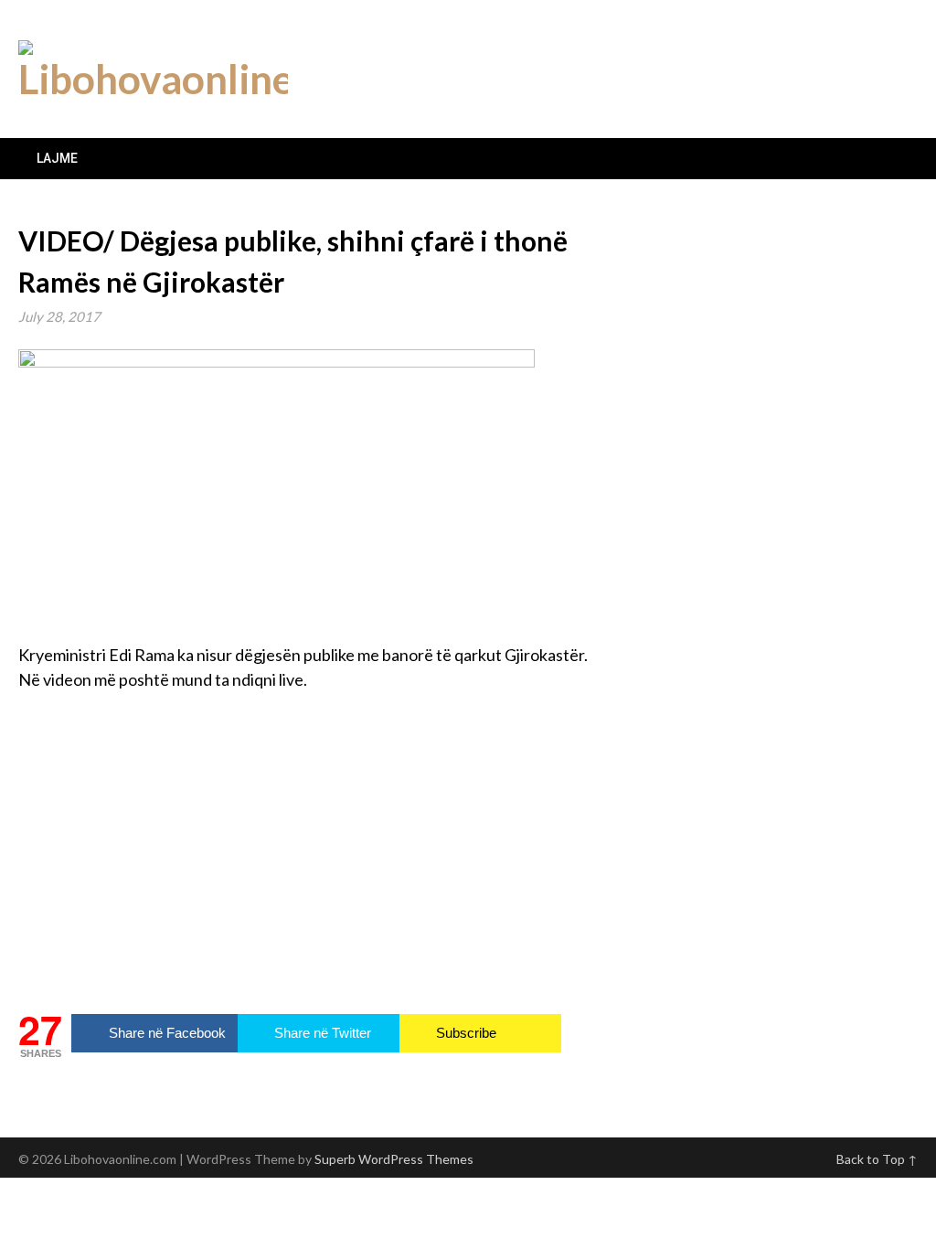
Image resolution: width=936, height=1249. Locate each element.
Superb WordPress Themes (393, 1159)
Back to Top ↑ (877, 1159)
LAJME (57, 158)
